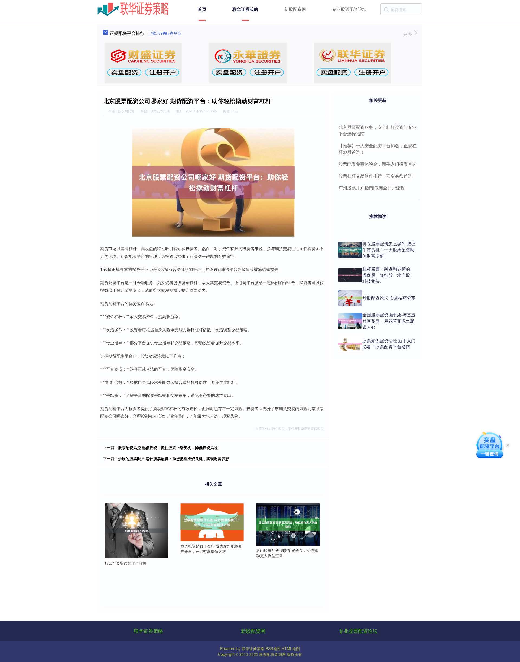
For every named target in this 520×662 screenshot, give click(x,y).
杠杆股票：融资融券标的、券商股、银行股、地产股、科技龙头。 (388, 275)
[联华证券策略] (133, 8)
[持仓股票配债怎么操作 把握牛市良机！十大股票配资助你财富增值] (350, 250)
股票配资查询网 (272, 654)
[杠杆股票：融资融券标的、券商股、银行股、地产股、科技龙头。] (350, 275)
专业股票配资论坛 (349, 9)
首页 (202, 9)
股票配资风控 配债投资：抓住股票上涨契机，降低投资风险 (168, 447)
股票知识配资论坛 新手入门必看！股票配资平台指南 (388, 343)
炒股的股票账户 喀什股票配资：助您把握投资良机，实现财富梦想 (173, 458)
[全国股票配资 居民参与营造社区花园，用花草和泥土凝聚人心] (350, 321)
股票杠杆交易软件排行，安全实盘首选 (375, 176)
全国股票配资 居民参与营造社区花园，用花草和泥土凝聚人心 (388, 321)
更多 (408, 33)
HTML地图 (291, 648)
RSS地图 (273, 648)
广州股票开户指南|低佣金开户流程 (372, 188)
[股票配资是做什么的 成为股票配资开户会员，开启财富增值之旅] (212, 522)
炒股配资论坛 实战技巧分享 (388, 298)
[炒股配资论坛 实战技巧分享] (350, 298)
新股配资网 (295, 9)
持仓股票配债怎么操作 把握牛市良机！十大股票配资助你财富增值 (388, 250)
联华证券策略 (245, 9)
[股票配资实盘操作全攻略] (136, 530)
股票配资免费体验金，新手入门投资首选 (378, 164)
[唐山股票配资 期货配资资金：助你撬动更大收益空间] (288, 524)
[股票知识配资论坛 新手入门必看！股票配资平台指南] (350, 344)
